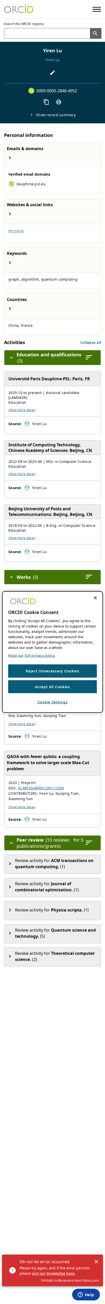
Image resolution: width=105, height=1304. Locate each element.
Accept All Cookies (52, 686)
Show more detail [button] (21, 410)
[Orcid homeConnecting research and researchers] (18, 9)
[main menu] (97, 9)
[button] (90, 342)
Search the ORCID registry (24, 24)
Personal (16, 230)
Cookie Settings (52, 702)
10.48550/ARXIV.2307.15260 (40, 788)
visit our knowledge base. (53, 1273)
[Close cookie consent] (95, 598)
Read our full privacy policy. (31, 655)
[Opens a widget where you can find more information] (86, 1295)
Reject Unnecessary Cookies (52, 671)
